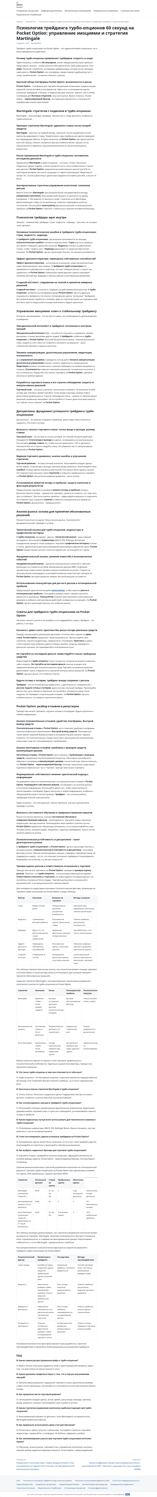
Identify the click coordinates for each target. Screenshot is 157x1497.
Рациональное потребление (28, 14)
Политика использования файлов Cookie (92, 1480)
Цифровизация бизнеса (51, 10)
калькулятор (58, 590)
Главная (19, 22)
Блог (18, 1480)
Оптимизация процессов (74, 1488)
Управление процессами (27, 10)
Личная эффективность (98, 1488)
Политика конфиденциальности (126, 1480)
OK (128, 1494)
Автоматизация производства (78, 10)
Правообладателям (24, 1484)
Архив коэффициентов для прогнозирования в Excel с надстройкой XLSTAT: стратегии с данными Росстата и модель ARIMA (111, 1464)
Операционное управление (105, 10)
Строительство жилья (130, 10)
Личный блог (31, 22)
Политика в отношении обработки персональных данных (47, 1480)
